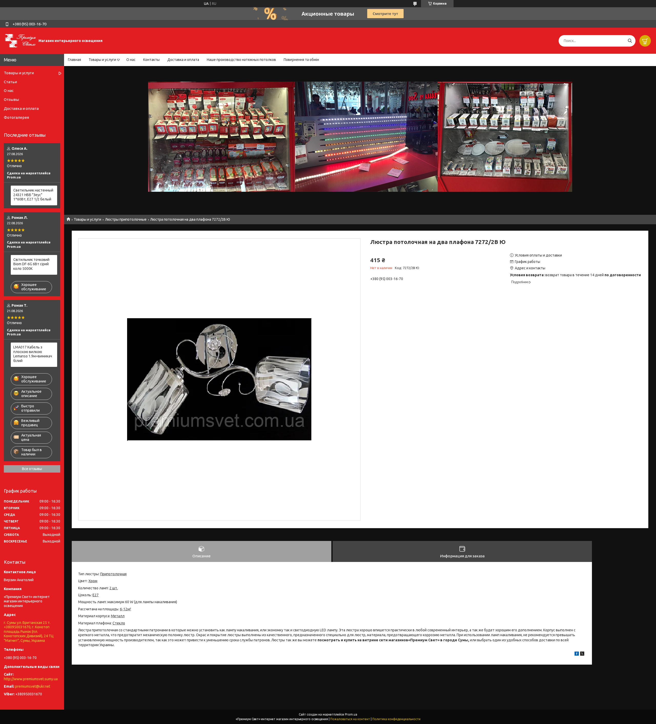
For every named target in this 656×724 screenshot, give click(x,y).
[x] (582, 654)
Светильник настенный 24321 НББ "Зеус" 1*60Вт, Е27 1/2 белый (33, 194)
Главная (74, 60)
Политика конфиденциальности (396, 719)
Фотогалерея (16, 117)
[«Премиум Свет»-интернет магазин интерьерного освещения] (20, 40)
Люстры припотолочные (126, 219)
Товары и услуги (102, 60)
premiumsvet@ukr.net (32, 686)
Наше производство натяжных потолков (241, 60)
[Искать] (630, 41)
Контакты (151, 60)
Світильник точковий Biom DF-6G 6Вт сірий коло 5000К (31, 264)
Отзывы (11, 99)
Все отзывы (32, 469)
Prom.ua (351, 714)
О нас (131, 60)
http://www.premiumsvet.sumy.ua (31, 679)
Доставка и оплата (183, 60)
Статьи (10, 82)
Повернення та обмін (301, 60)
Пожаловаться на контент (350, 719)
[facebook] (577, 654)
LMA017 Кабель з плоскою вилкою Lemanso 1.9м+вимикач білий (32, 354)
